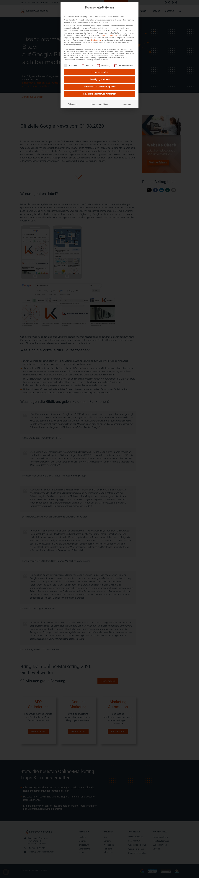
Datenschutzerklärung (109, 35)
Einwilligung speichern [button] (100, 79)
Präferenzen (72, 104)
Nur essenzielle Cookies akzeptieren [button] (99, 87)
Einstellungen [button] (96, 40)
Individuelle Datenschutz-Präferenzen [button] (99, 94)
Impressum (127, 104)
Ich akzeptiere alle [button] (100, 72)
